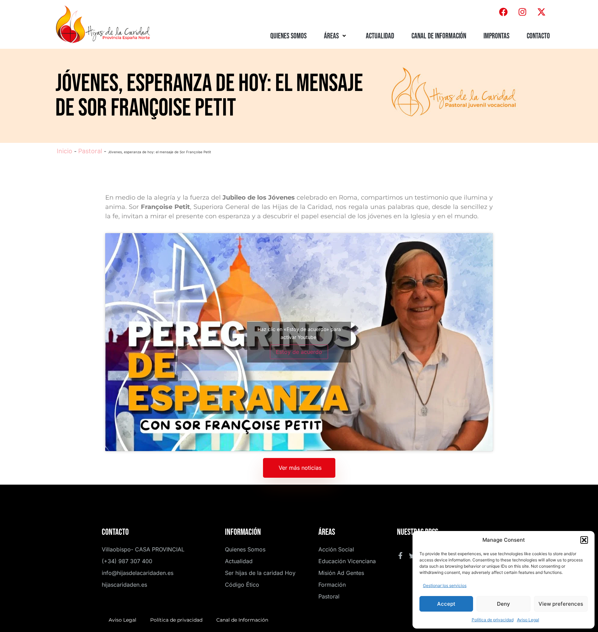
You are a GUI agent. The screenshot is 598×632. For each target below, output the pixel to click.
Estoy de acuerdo (299, 351)
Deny (503, 604)
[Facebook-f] (400, 555)
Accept (446, 604)
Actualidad (380, 36)
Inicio (64, 151)
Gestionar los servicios (444, 585)
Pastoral (90, 151)
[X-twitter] (541, 12)
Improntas (496, 36)
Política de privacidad (493, 619)
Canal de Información (438, 36)
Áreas (331, 36)
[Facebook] (503, 12)
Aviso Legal (528, 619)
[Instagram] (522, 12)
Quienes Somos (288, 36)
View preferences (560, 604)
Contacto (538, 36)
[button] (584, 540)
